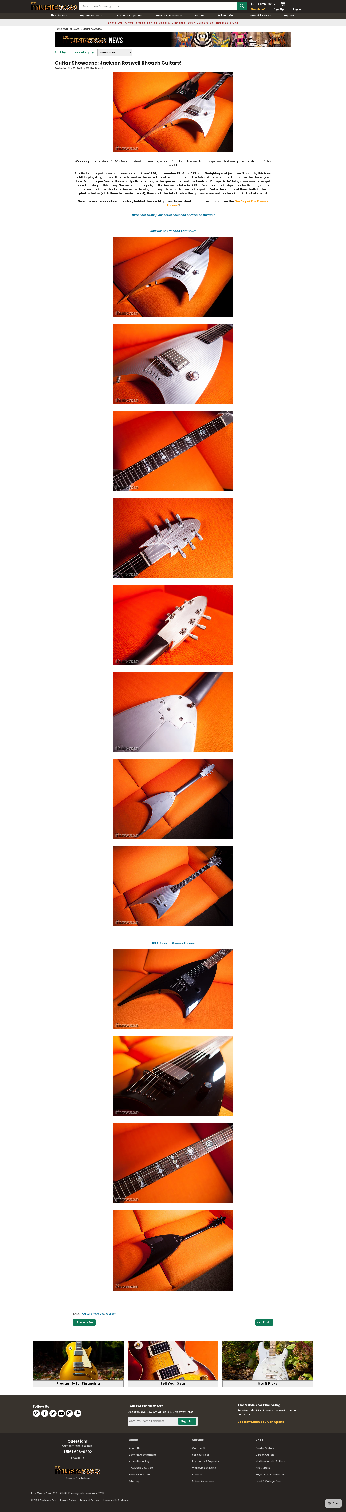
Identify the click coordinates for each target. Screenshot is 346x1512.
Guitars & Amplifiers (129, 15)
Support (289, 15)
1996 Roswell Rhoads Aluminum (173, 231)
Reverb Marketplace (36, 1413)
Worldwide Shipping (204, 1468)
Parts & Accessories (169, 15)
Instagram (69, 1413)
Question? (258, 9)
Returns (197, 1474)
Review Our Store (139, 1474)
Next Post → (264, 1322)
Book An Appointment (142, 1454)
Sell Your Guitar (227, 15)
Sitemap (134, 1481)
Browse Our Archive (78, 1478)
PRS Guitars (263, 1468)
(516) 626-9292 (263, 4)
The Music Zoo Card (141, 1468)
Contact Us (199, 1448)
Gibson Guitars (265, 1454)
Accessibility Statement (116, 1500)
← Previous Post (84, 1322)
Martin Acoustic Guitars (270, 1461)
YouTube (61, 1413)
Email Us (77, 1458)
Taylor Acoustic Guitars (270, 1474)
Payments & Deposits (205, 1461)
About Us (134, 1448)
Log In (297, 9)
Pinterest (77, 1413)
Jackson (110, 1313)
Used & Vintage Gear (268, 1481)
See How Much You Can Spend (260, 1422)
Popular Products (91, 15)
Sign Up (279, 9)
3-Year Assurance (203, 1481)
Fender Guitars (265, 1448)
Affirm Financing (139, 1461)
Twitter (53, 1413)
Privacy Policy (68, 1500)
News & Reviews (260, 15)
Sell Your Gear (200, 1454)
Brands (199, 15)
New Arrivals (59, 15)
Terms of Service (89, 1500)
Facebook (44, 1413)
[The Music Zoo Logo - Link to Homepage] (54, 6)
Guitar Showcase (93, 1313)
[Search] (242, 6)
